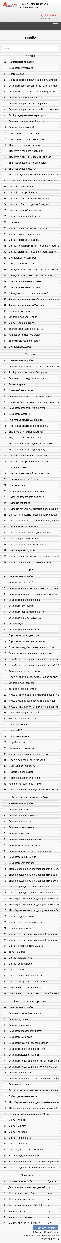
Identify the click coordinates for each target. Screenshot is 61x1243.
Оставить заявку (45, 1228)
